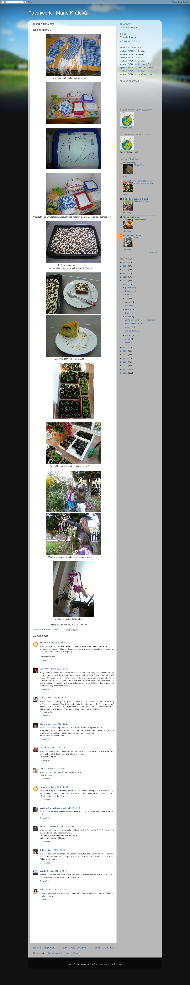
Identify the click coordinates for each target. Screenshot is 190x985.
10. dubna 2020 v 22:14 (55, 889)
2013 (125, 369)
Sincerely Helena (131, 217)
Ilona (42, 769)
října (127, 295)
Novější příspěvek (44, 947)
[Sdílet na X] (71, 629)
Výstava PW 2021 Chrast (131, 58)
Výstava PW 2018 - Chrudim (132, 61)
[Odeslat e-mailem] (66, 629)
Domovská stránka (74, 947)
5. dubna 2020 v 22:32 (58, 787)
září (127, 298)
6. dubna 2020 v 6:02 (70, 808)
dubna (128, 317)
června (128, 309)
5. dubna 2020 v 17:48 (56, 698)
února (128, 339)
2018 (125, 351)
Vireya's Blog (129, 163)
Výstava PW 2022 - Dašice (131, 54)
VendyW (44, 669)
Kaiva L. (44, 787)
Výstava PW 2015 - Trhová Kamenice (136, 68)
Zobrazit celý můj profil (130, 41)
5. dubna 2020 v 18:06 (58, 724)
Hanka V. (44, 643)
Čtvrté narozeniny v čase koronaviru (140, 320)
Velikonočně (130, 327)
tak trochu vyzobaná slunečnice (138, 181)
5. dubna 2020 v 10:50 (58, 669)
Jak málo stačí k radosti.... (136, 323)
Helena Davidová (48, 826)
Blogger (117, 964)
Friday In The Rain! (141, 201)
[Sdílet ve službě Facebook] (74, 629)
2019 (125, 347)
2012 (125, 373)
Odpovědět (45, 660)
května (128, 313)
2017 (125, 355)
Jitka (42, 698)
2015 (125, 362)
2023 (125, 273)
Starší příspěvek (104, 947)
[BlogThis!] (68, 629)
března (128, 335)
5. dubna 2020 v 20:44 (55, 769)
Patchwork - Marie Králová (57, 13)
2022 (125, 277)
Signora (43, 724)
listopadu (129, 291)
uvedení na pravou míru (143, 183)
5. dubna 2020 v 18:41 (58, 748)
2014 (125, 366)
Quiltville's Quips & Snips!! (136, 199)
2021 (125, 281)
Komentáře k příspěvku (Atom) (65, 953)
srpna (128, 302)
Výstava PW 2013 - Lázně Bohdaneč (136, 74)
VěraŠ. (43, 871)
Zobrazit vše (153, 252)
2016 (125, 358)
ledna (128, 343)
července (129, 306)
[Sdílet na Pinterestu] (76, 629)
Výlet (136, 238)
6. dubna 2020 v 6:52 (66, 826)
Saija (42, 889)
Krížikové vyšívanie (132, 235)
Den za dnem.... (132, 331)
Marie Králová (129, 37)
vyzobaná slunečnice (50, 808)
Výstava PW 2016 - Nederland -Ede (135, 64)
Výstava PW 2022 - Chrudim (132, 51)
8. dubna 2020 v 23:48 (57, 871)
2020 (125, 284)
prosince (129, 287)
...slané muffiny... (141, 219)
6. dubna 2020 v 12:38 (55, 850)
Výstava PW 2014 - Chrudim (132, 71)
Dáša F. (43, 748)
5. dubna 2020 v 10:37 (59, 643)
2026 (125, 262)
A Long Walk (139, 165)
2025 (125, 266)
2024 (125, 270)
